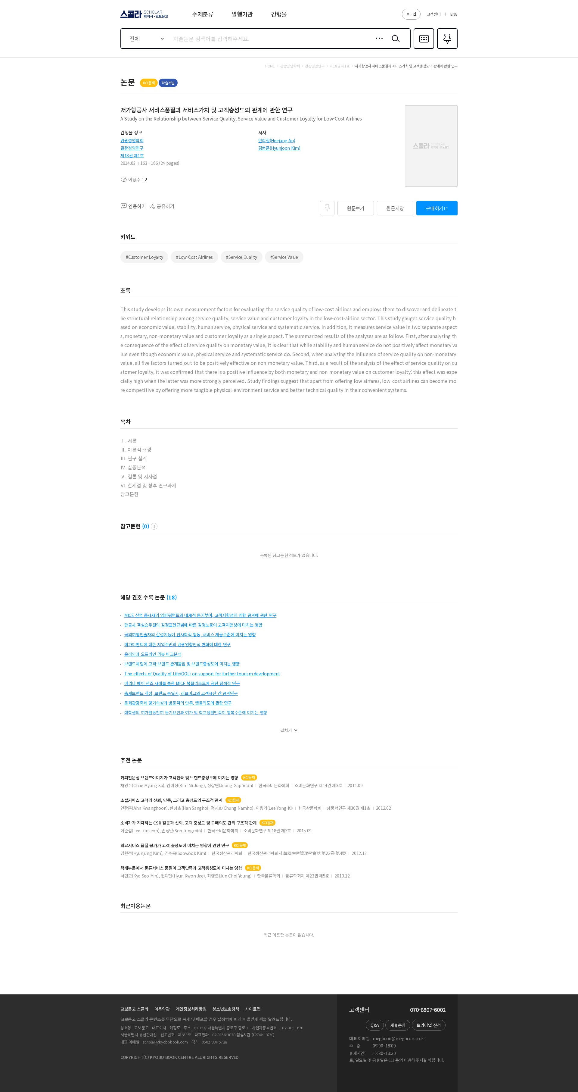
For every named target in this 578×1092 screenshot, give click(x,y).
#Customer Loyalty (144, 257)
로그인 (411, 13)
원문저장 (395, 208)
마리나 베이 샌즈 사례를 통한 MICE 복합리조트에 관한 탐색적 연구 (182, 683)
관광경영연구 (131, 148)
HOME (270, 66)
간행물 (279, 14)
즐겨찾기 (446, 48)
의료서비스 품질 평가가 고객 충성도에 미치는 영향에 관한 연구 (174, 845)
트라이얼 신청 (429, 1025)
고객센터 (434, 14)
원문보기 (356, 208)
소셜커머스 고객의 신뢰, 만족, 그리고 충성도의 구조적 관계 (171, 800)
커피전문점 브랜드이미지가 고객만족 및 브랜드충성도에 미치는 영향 (179, 778)
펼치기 (286, 730)
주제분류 (202, 14)
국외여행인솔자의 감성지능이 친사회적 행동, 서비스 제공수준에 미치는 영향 (190, 634)
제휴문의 (398, 1025)
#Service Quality (241, 257)
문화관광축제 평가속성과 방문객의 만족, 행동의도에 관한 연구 (178, 703)
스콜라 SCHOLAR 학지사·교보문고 (143, 17)
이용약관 (162, 1009)
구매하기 (434, 208)
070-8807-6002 (428, 1009)
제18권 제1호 (132, 155)
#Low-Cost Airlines (194, 257)
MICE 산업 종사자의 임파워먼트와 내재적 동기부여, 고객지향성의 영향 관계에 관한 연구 (200, 615)
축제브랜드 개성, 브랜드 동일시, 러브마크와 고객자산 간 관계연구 (181, 693)
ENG (454, 14)
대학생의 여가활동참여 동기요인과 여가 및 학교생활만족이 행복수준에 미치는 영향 (195, 712)
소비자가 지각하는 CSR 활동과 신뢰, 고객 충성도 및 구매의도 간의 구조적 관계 (188, 823)
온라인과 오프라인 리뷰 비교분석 (152, 654)
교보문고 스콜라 (134, 1009)
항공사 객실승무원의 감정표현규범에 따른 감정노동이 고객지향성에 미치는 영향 (193, 625)
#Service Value (284, 257)
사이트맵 (252, 1009)
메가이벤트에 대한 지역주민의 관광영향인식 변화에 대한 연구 (177, 644)
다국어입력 (424, 48)
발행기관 (242, 14)
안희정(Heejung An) (276, 140)
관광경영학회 (131, 140)
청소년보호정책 (225, 1009)
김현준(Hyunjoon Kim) (279, 148)
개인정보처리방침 (191, 1009)
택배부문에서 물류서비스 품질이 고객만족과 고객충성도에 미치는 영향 (181, 868)
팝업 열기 (154, 526)
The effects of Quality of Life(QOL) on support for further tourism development (202, 674)
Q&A (375, 1025)
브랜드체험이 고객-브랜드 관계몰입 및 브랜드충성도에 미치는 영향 (182, 664)
